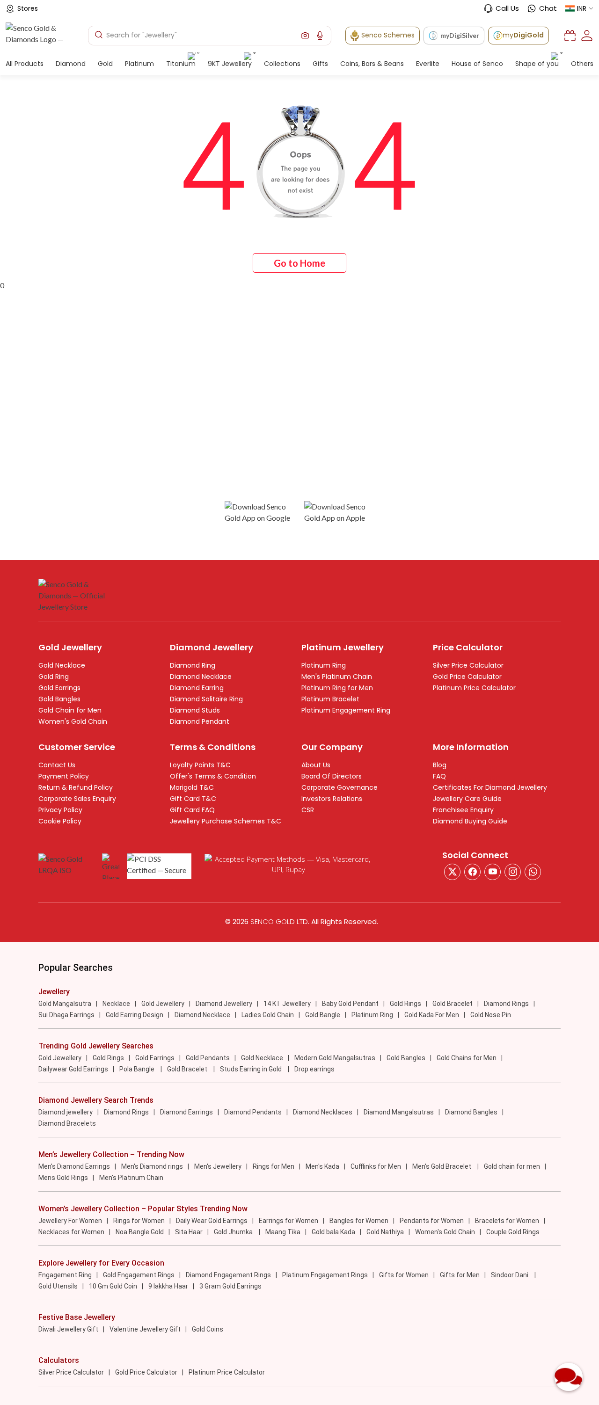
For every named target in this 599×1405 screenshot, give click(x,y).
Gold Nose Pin (490, 1015)
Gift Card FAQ (192, 810)
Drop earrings (314, 1069)
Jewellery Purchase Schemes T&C (225, 821)
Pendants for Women (432, 1220)
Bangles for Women (358, 1220)
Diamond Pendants (253, 1112)
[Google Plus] (512, 872)
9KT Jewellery (230, 63)
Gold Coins (207, 1329)
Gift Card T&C (193, 798)
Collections (282, 63)
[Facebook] (472, 872)
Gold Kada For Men (431, 1015)
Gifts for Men (460, 1275)
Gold (105, 63)
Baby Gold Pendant (350, 1003)
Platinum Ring (323, 665)
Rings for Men (273, 1166)
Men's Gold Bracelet (442, 1166)
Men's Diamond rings (152, 1166)
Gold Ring (53, 676)
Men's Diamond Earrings (74, 1166)
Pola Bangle (137, 1069)
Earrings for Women (288, 1220)
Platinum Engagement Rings (325, 1275)
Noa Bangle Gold (140, 1232)
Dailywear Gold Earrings (73, 1069)
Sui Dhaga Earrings (66, 1015)
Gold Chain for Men (70, 710)
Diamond (71, 63)
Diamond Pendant (199, 721)
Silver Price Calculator (468, 665)
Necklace (116, 1003)
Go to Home (299, 263)
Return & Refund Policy (75, 787)
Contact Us (56, 765)
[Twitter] (452, 872)
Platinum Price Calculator (474, 687)
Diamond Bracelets (67, 1123)
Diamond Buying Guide (470, 821)
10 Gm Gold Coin (113, 1286)
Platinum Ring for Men (337, 687)
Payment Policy (63, 776)
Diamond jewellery (65, 1112)
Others (582, 63)
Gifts (320, 63)
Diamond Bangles (471, 1112)
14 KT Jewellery (287, 1003)
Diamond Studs (195, 710)
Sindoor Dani (510, 1275)
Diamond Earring (197, 687)
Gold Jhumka (234, 1232)
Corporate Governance (339, 787)
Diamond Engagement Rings (228, 1275)
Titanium (181, 63)
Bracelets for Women (507, 1220)
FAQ (439, 776)
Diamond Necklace (201, 676)
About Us (315, 765)
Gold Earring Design (134, 1015)
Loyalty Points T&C (200, 765)
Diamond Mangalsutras (399, 1112)
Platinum (139, 63)
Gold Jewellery (162, 1003)
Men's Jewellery (217, 1166)
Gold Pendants (208, 1058)
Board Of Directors (331, 776)
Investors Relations (331, 798)
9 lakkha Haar (168, 1286)
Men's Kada (322, 1166)
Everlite (427, 63)
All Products (25, 63)
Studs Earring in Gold (251, 1069)
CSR (307, 810)
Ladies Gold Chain (267, 1015)
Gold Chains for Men (467, 1058)
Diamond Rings (506, 1003)
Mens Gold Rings (63, 1177)
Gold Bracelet (452, 1003)
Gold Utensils (58, 1286)
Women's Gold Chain (72, 721)
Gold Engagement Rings (139, 1275)
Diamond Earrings (186, 1112)
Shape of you (537, 63)
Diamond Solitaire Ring (206, 699)
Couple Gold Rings (513, 1232)
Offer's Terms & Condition (213, 776)
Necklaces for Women (71, 1232)
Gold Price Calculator (467, 676)
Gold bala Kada (333, 1232)
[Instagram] (492, 872)
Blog (439, 765)
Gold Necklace (61, 665)
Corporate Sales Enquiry (77, 798)
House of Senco (477, 63)
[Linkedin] (533, 872)
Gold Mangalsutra (64, 1003)
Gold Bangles (59, 699)
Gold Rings (405, 1003)
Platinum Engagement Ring (345, 710)
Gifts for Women (404, 1275)
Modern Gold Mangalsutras (334, 1058)
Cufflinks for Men (376, 1166)
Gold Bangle (322, 1015)
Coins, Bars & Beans (372, 63)
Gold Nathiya (385, 1232)
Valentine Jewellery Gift (145, 1329)
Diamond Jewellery (224, 1003)
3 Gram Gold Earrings (230, 1286)
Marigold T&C (192, 787)
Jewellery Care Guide (467, 798)
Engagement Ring (65, 1275)
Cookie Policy (59, 821)
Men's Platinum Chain (336, 676)
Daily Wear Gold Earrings (212, 1220)
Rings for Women (139, 1220)
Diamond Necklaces (322, 1112)
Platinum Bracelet (330, 699)
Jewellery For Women (70, 1220)
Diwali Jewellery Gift (68, 1329)
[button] (305, 35)
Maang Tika (282, 1232)
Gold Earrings (59, 687)
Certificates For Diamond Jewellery (490, 787)
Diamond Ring (192, 665)
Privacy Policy (60, 810)
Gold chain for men (512, 1166)
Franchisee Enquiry (463, 810)
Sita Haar (189, 1232)
